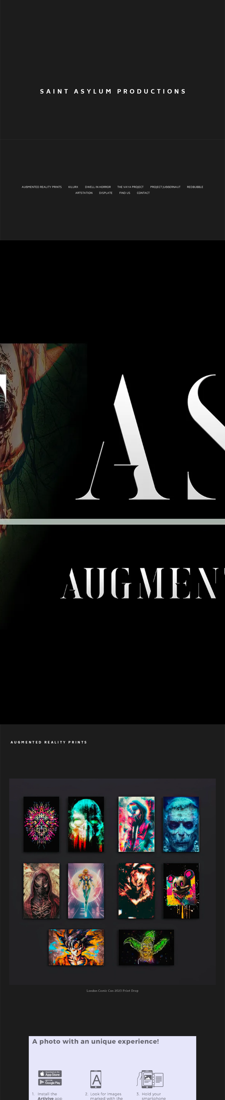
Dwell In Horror (98, 187)
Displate (105, 193)
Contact (143, 193)
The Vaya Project (130, 187)
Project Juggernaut (165, 187)
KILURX (73, 187)
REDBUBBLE (195, 187)
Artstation (84, 193)
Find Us (124, 193)
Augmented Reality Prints (42, 187)
